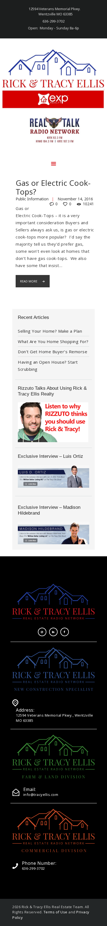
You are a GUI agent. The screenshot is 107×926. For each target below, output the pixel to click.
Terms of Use (55, 912)
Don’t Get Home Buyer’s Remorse (52, 351)
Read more (28, 281)
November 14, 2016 (75, 198)
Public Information (32, 198)
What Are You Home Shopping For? (53, 341)
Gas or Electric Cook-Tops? (53, 187)
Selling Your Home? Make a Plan (50, 331)
